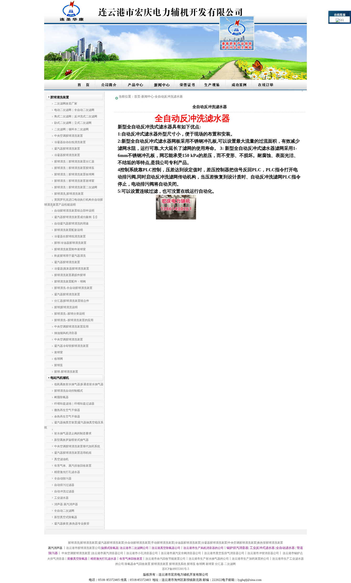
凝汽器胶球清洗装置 (67, 148)
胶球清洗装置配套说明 (68, 230)
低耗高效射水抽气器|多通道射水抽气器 (78, 384)
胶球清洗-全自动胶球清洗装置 (73, 288)
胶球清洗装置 (88, 542)
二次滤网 (230, 564)
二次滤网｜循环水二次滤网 (71, 129)
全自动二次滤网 (64, 510)
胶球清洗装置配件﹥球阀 (70, 281)
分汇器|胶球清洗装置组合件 (71, 300)
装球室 (58, 352)
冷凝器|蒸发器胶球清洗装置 (71, 268)
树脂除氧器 (61, 397)
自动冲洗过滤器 (64, 491)
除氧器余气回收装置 (137, 564)
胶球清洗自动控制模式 (68, 390)
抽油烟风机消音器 (65, 333)
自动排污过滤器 (64, 485)
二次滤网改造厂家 (65, 103)
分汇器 (219, 564)
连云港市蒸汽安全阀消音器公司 (181, 553)
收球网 (58, 358)
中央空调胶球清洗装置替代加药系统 (77, 446)
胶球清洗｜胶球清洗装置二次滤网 (75, 187)
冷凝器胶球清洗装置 (67, 155)
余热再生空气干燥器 (67, 416)
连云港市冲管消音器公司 (263, 553)
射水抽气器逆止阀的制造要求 (72, 433)
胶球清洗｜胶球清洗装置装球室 (74, 180)
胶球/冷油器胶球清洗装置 (70, 243)
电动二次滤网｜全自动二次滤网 (74, 110)
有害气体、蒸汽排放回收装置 (72, 465)
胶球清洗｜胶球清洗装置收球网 (74, 174)
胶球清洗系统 (177, 564)
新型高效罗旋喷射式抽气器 (71, 440)
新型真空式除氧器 (65, 517)
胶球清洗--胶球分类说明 (69, 313)
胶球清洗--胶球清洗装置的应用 (73, 320)
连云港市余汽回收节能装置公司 (165, 558)
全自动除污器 (62, 478)
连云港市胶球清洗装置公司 (83, 548)
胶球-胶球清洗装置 (66, 371)
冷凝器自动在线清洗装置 (70, 142)
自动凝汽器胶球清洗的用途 (71, 223)
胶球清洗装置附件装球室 (70, 249)
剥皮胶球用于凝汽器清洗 (70, 255)
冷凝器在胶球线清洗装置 (70, 236)
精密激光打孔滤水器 (67, 472)
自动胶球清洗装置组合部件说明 (74, 210)
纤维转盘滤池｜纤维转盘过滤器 (74, 403)
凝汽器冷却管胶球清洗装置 (71, 346)
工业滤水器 (61, 498)
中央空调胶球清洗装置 (68, 135)
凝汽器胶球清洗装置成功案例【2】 (76, 217)
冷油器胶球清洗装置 (188, 542)
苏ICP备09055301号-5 (175, 569)
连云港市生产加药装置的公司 (250, 558)
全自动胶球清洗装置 (137, 542)
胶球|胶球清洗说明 (66, 307)
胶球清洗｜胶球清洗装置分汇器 (74, 161)
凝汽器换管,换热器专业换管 (71, 523)
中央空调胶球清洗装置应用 (71, 326)
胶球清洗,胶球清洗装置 (69, 193)
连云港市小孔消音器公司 (142, 553)
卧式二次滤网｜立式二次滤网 (72, 123)
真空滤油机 (61, 459)
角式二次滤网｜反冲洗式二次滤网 (75, 116)
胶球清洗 (74, 542)
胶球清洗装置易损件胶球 (70, 275)
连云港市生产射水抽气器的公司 (209, 558)
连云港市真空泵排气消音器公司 (224, 553)
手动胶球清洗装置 (162, 542)
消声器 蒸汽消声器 (66, 504)
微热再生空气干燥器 (67, 410)
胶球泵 (58, 365)
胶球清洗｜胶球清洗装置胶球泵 (74, 168)
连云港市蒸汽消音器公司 (107, 553)
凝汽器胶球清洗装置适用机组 (72, 452)
